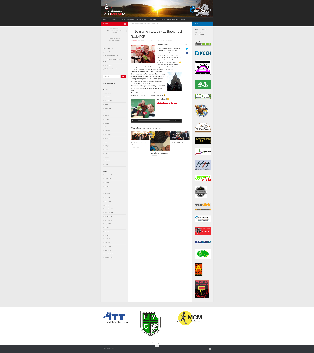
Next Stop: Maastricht (176, 142)
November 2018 (109, 212)
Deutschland (108, 108)
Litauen (106, 127)
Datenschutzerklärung (153, 343)
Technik (106, 164)
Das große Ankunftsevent (111, 55)
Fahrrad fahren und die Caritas (159, 153)
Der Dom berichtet (109, 52)
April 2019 (107, 193)
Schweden (107, 153)
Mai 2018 (107, 235)
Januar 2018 (108, 250)
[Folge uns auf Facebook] (125, 24)
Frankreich (107, 119)
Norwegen (107, 138)
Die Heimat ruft (108, 65)
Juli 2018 (107, 227)
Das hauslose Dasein (141, 19)
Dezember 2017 (109, 254)
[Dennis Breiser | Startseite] (114, 10)
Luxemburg (107, 130)
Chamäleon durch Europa (126, 19)
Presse (147, 24)
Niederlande (108, 134)
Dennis (135, 41)
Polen (106, 142)
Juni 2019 (107, 186)
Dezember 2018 (109, 209)
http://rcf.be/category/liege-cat (167, 103)
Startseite (105, 19)
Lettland (107, 123)
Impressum (165, 343)
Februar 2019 (108, 201)
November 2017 (109, 257)
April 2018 (107, 239)
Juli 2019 (107, 182)
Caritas (161, 19)
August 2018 (108, 224)
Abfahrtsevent (108, 93)
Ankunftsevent (108, 100)
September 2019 (109, 175)
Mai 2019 (107, 190)
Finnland (107, 115)
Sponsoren (154, 24)
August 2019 (108, 178)
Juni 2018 (107, 231)
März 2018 (107, 242)
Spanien (107, 157)
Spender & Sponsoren (173, 19)
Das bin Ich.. (153, 19)
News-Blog (114, 19)
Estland (106, 112)
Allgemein (134, 24)
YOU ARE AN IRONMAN (111, 69)
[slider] (178, 120)
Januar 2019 (108, 205)
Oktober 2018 (108, 216)
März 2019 (107, 197)
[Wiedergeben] (133, 121)
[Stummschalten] (175, 121)
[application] (156, 121)
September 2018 (109, 220)
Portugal (107, 146)
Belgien (141, 24)
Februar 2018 (108, 246)
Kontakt (183, 19)
